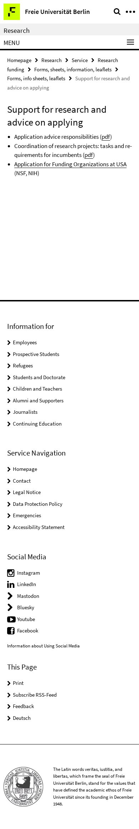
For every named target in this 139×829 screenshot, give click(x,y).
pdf (106, 137)
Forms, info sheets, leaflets (36, 78)
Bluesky (25, 607)
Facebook (27, 630)
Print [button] (18, 683)
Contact (22, 480)
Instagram (28, 572)
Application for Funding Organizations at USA (70, 164)
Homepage (19, 60)
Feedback (23, 706)
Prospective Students (36, 354)
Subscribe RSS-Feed (35, 694)
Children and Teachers (37, 388)
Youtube (26, 619)
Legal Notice (27, 492)
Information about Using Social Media (43, 646)
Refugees (23, 365)
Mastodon (28, 595)
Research (17, 30)
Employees (25, 342)
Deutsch (22, 717)
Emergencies (27, 515)
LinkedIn (26, 584)
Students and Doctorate (39, 377)
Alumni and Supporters (38, 400)
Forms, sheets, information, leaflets (73, 69)
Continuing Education (37, 423)
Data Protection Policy (37, 503)
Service (80, 60)
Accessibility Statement (39, 527)
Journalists (25, 411)
